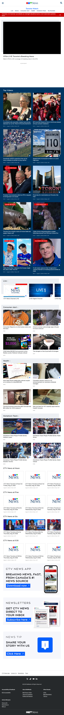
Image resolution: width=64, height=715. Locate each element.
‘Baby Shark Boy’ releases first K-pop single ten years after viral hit (16, 268)
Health (33, 10)
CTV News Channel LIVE (11, 298)
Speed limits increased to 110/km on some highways (46, 159)
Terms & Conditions (27, 694)
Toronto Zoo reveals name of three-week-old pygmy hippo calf (17, 232)
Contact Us (14, 673)
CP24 (44, 692)
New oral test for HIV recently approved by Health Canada (46, 407)
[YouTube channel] (33, 679)
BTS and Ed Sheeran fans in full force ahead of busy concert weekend (47, 123)
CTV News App (6, 673)
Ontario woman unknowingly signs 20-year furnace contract (46, 327)
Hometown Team (41, 10)
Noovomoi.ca (5, 704)
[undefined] (13, 479)
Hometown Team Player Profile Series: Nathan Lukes (15, 436)
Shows (17, 10)
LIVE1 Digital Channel (35, 298)
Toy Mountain (51, 10)
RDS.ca (4, 706)
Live (12, 10)
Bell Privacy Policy (27, 692)
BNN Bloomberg (47, 694)
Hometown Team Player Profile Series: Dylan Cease (47, 460)
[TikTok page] (30, 679)
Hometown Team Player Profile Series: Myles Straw (47, 436)
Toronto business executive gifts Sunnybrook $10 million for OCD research (17, 407)
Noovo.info (4, 703)
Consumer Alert (25, 10)
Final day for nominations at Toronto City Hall (45, 195)
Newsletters (21, 673)
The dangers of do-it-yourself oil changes (45, 351)
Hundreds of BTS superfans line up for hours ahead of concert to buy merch (15, 159)
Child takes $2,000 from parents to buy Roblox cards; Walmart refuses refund (15, 352)
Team (26, 673)
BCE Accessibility (6, 692)
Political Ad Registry (28, 696)
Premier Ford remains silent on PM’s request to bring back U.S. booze (17, 195)
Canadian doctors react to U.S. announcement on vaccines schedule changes (44, 382)
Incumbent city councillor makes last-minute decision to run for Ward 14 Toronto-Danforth (17, 123)
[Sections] (2, 3)
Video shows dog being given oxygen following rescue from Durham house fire (45, 232)
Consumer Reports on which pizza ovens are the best (17, 327)
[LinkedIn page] (37, 679)
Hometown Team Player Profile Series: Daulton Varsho (15, 460)
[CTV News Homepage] (32, 3)
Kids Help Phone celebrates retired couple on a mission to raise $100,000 (16, 381)
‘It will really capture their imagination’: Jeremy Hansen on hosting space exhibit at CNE (46, 269)
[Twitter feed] (27, 679)
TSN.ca (45, 696)
